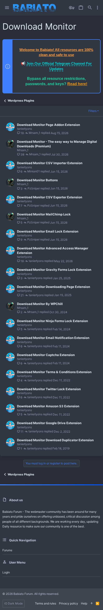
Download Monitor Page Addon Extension (48, 125)
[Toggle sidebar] (97, 7)
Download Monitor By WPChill (40, 304)
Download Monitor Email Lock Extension (47, 231)
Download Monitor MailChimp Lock (44, 214)
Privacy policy (68, 603)
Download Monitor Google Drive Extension (49, 423)
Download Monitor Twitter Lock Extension (49, 389)
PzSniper (34, 188)
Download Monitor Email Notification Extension (53, 338)
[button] (7, 8)
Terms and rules (45, 603)
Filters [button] (92, 111)
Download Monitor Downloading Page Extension (53, 287)
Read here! (77, 84)
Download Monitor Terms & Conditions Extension (54, 372)
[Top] (91, 603)
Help (84, 603)
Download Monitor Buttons (37, 180)
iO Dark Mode (13, 603)
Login (6, 572)
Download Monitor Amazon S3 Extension (48, 406)
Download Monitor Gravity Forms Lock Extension (54, 270)
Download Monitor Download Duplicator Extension (55, 440)
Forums (7, 550)
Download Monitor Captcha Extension (46, 355)
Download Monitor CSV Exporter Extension (49, 197)
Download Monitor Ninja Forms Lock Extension (52, 321)
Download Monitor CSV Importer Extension (49, 163)
